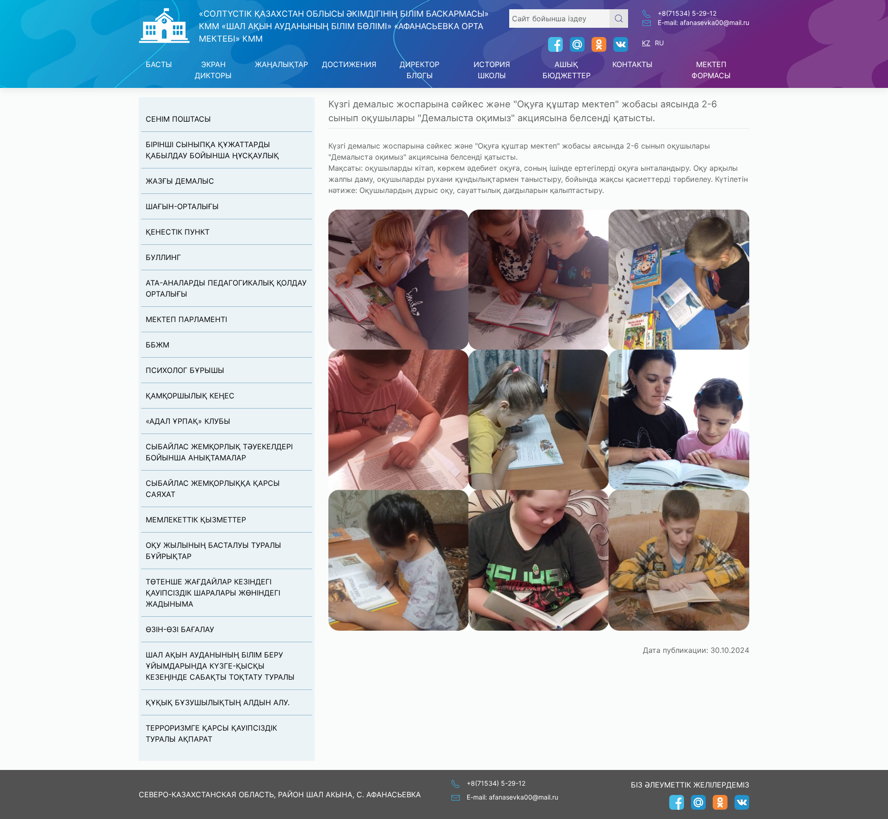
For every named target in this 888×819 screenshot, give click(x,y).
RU (659, 43)
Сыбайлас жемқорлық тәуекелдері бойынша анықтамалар (219, 452)
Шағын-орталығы (182, 206)
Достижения (349, 64)
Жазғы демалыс (180, 181)
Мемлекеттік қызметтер (196, 519)
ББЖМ (157, 344)
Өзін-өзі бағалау (180, 629)
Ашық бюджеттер (567, 70)
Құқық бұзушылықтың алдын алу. (218, 702)
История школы (492, 70)
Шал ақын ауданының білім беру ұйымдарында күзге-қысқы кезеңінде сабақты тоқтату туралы (220, 666)
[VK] (617, 44)
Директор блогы (419, 70)
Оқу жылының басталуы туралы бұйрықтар (213, 550)
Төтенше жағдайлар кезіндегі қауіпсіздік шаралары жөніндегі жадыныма (213, 592)
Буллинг (163, 257)
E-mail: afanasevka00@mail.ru (703, 22)
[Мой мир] (574, 44)
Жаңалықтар (281, 64)
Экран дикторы (213, 70)
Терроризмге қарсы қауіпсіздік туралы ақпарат (211, 733)
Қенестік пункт (178, 231)
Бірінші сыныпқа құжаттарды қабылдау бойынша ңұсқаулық (212, 150)
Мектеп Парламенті (186, 319)
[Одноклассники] (595, 44)
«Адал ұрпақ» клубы (188, 421)
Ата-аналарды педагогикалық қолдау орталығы (226, 288)
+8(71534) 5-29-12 (687, 13)
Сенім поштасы (178, 119)
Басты (159, 64)
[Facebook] (552, 44)
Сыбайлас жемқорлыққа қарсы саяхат (213, 488)
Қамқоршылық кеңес (190, 395)
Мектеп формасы (711, 70)
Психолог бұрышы (185, 370)
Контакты (632, 64)
